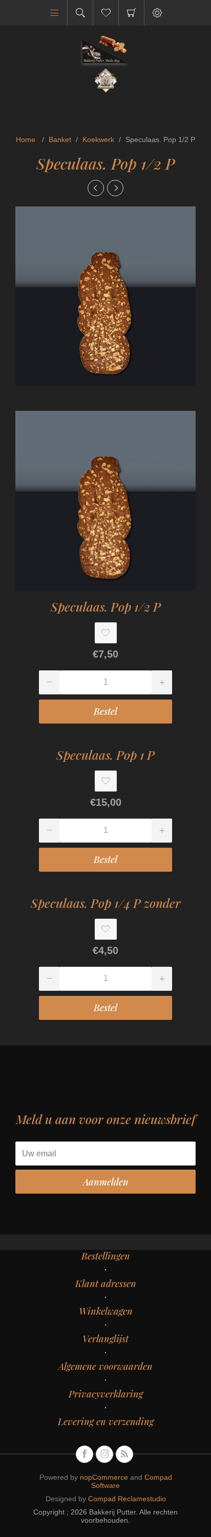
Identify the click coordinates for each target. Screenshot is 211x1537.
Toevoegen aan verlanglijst (106, 632)
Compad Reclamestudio (127, 1499)
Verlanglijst (105, 1339)
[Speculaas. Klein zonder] (96, 188)
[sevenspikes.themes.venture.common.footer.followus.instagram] (104, 1454)
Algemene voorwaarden (105, 1366)
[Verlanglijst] (105, 13)
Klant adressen (105, 1283)
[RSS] (124, 1454)
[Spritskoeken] (115, 188)
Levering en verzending (106, 1421)
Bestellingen (105, 1256)
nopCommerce (104, 1477)
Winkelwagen (131, 13)
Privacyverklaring (106, 1394)
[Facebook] (84, 1454)
